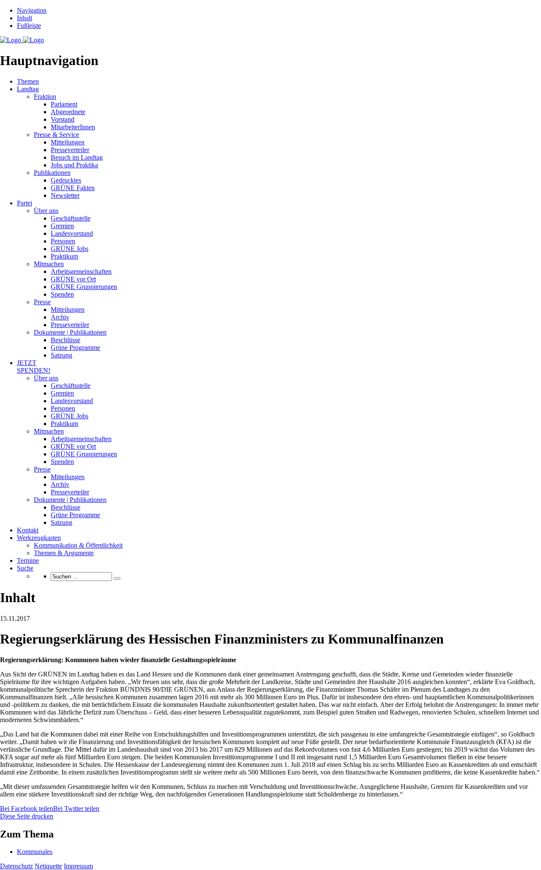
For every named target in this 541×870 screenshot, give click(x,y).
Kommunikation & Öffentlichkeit (78, 545)
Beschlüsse (65, 340)
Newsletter (65, 195)
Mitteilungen (68, 142)
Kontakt (27, 530)
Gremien (62, 225)
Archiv (60, 317)
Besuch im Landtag (77, 157)
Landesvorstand (72, 233)
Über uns (46, 210)
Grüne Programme (75, 347)
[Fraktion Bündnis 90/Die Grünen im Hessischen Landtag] (22, 40)
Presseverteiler (70, 149)
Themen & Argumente (64, 552)
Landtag (28, 89)
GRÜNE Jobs (69, 248)
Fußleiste (29, 25)
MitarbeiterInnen (73, 127)
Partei (24, 203)
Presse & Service (56, 134)
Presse (42, 301)
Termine (28, 560)
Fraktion (45, 96)
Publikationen (52, 172)
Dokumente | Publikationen (70, 332)
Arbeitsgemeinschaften (81, 271)
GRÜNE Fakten (73, 187)
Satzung (61, 355)
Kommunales (34, 851)
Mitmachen (49, 263)
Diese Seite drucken (26, 816)
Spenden (62, 294)
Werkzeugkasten (39, 537)
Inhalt (24, 18)
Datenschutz (16, 866)
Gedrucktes (66, 180)
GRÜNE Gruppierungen (84, 286)
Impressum (78, 866)
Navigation (31, 10)
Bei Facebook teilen (26, 808)
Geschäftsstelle (70, 218)
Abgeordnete (68, 111)
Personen (63, 241)
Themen (28, 81)
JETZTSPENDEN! (33, 366)
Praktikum (64, 256)
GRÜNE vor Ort (73, 279)
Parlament (64, 104)
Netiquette (48, 866)
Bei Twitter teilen (76, 808)
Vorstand (62, 119)
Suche (25, 568)
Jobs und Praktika (74, 165)
